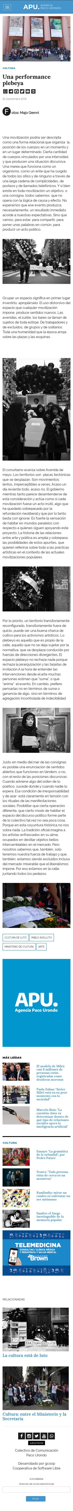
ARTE (41, 946)
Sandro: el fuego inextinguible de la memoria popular (50, 1216)
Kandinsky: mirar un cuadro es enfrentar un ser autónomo (53, 1196)
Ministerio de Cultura (19, 946)
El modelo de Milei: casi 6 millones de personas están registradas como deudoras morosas (50, 1072)
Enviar (35, 1498)
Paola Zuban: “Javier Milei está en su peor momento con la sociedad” (51, 1094)
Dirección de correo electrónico (35, 1484)
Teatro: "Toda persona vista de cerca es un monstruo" (52, 1175)
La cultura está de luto (25, 1355)
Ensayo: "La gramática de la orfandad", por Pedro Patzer (52, 1154)
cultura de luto (16, 937)
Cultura (9, 68)
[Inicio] (42, 6)
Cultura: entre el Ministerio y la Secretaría (34, 1416)
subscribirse (36, 1443)
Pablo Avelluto (41, 937)
